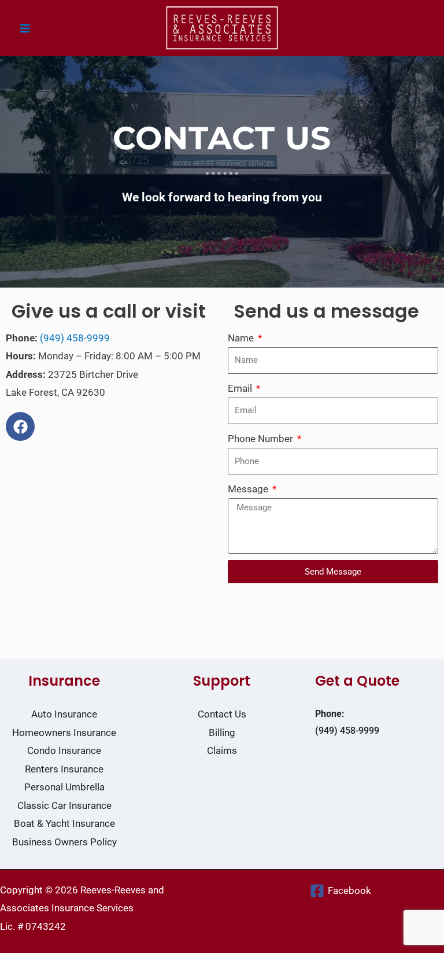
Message (249, 489)
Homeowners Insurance (64, 732)
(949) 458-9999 (75, 338)
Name (242, 338)
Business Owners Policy (64, 842)
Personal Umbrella (64, 787)
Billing (222, 732)
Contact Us (222, 714)
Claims (222, 750)
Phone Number (261, 438)
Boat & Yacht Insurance (64, 823)
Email (241, 388)
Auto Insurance (64, 714)
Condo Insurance (64, 750)
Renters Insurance (64, 769)
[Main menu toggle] (25, 28)
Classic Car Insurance (64, 805)
